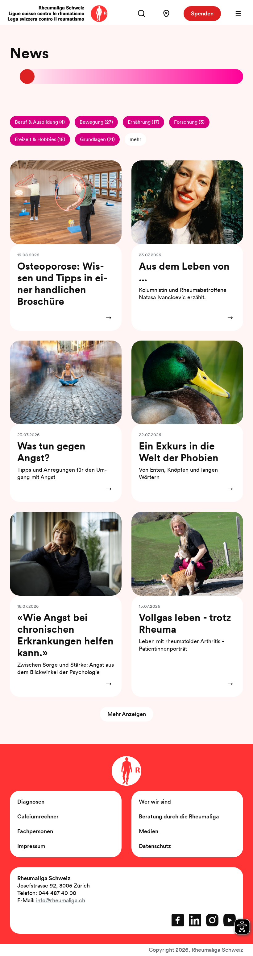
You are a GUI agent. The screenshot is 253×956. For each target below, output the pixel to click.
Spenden (202, 13)
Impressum (31, 846)
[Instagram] (212, 920)
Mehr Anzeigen (126, 714)
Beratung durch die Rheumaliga (179, 816)
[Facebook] (178, 920)
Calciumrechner (38, 816)
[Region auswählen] (166, 13)
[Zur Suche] (141, 13)
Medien (148, 831)
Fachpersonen (35, 831)
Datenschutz (155, 846)
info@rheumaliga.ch (60, 900)
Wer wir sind (155, 801)
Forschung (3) (189, 122)
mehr (135, 139)
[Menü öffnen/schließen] (238, 13)
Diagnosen (30, 801)
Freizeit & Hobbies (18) (40, 139)
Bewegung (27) (96, 122)
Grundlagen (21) (97, 139)
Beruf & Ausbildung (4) (40, 122)
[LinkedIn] (195, 920)
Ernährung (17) (143, 122)
